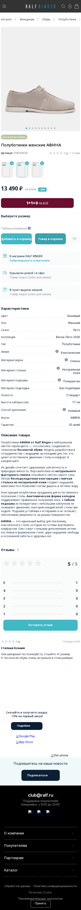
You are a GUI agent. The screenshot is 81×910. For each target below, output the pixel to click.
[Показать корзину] (76, 7)
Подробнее (23, 726)
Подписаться (37, 775)
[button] (26, 128)
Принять (40, 903)
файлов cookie (46, 888)
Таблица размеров (14, 228)
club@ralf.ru (40, 795)
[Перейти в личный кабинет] (70, 7)
